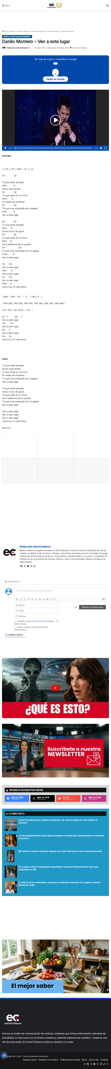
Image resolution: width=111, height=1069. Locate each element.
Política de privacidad (70, 1060)
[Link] (47, 599)
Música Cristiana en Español (35, 31)
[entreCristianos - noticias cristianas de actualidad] (55, 5)
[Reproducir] (5, 148)
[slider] (53, 148)
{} (51, 599)
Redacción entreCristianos (17, 48)
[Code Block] (44, 599)
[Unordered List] (36, 599)
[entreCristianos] (13, 1030)
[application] (55, 120)
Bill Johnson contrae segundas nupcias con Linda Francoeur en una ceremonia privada (60, 851)
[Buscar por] (107, 6)
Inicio (6, 31)
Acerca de (93, 1060)
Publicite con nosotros (48, 1060)
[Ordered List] (32, 599)
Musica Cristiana (15, 31)
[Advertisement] (55, 20)
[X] (24, 566)
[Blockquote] (40, 599)
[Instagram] (31, 566)
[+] (54, 599)
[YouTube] (28, 566)
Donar (84, 1060)
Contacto (104, 1060)
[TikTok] (34, 566)
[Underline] (25, 599)
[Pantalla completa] (105, 148)
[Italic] (21, 599)
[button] (55, 120)
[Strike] (28, 599)
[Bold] (17, 599)
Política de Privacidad (42, 621)
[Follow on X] (29, 48)
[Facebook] (21, 566)
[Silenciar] (101, 148)
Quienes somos (30, 1060)
